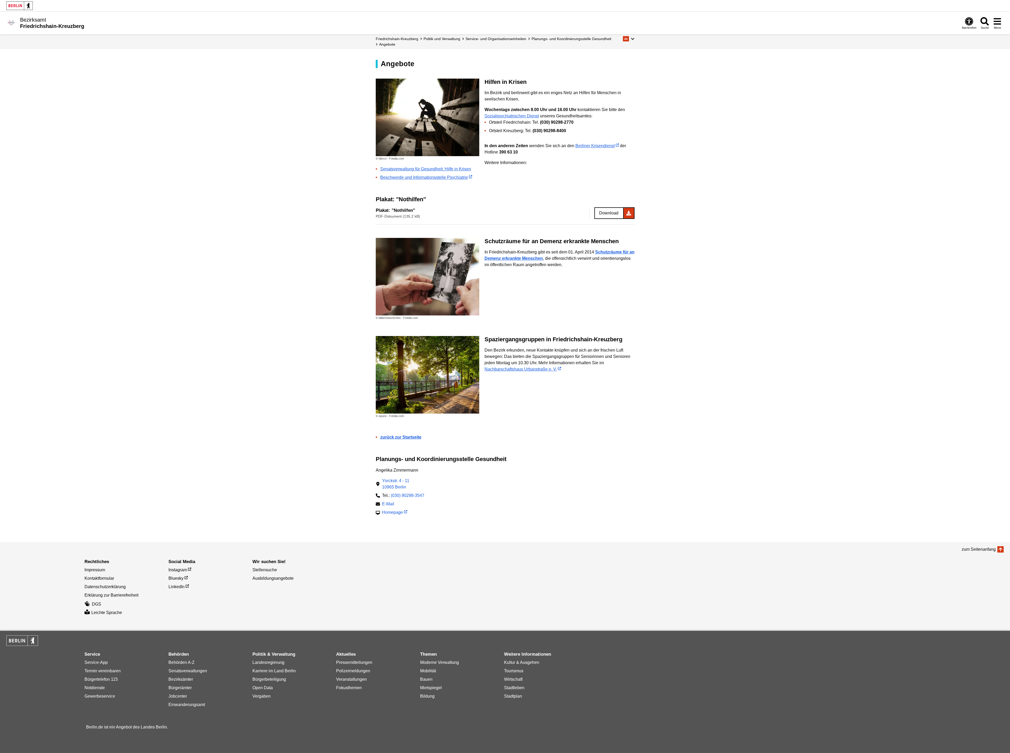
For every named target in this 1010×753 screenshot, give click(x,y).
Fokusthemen (349, 687)
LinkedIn (176, 586)
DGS (96, 604)
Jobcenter (177, 696)
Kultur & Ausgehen (521, 662)
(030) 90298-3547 (407, 495)
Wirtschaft (513, 679)
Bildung (427, 696)
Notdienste (94, 687)
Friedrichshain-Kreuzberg (397, 39)
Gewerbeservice (99, 696)
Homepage (392, 513)
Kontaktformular (99, 578)
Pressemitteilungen (354, 662)
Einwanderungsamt (186, 704)
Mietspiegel (431, 687)
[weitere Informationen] (11, 22)
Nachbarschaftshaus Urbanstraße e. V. (521, 369)
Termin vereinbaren (102, 671)
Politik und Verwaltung (442, 39)
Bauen (426, 679)
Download (608, 213)
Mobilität (428, 671)
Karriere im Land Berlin (274, 671)
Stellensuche (264, 570)
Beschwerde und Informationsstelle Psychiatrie (424, 177)
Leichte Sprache (106, 612)
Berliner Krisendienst (595, 145)
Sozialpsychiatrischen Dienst (512, 116)
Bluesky (176, 578)
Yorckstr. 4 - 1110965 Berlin (395, 483)
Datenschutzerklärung (105, 586)
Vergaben (261, 696)
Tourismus (513, 671)
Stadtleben (514, 687)
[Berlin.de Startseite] (19, 5)
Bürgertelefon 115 (101, 679)
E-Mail (388, 504)
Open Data (262, 687)
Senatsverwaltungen (187, 671)
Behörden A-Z (181, 662)
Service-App (96, 662)
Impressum (94, 570)
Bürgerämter (180, 687)
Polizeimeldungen (353, 671)
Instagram (177, 570)
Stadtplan (513, 696)
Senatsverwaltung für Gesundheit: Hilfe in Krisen (425, 169)
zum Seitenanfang (979, 549)
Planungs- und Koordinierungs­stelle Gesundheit (571, 39)
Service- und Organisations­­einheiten (496, 39)
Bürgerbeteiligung (269, 679)
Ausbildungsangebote (273, 578)
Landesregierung (268, 662)
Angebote (387, 44)
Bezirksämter (180, 679)
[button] (628, 38)
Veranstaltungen (351, 679)
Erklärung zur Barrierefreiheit (111, 595)
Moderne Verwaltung (439, 662)
